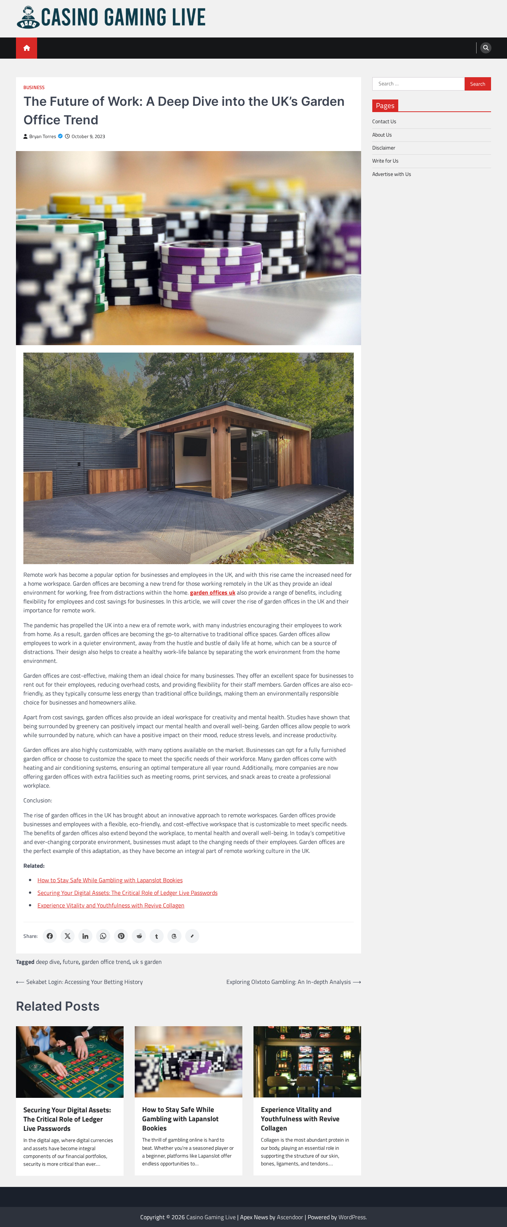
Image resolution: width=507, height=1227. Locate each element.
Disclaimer (383, 148)
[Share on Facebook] (50, 936)
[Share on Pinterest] (121, 936)
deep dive (48, 961)
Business (34, 87)
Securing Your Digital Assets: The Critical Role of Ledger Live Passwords (127, 892)
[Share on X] (67, 936)
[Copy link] (192, 936)
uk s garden (147, 961)
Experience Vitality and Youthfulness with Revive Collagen (110, 905)
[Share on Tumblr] (157, 936)
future (71, 961)
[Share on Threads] (174, 936)
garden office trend (106, 961)
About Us (382, 134)
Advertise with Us (391, 174)
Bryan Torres (42, 136)
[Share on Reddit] (139, 936)
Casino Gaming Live (211, 1217)
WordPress (352, 1217)
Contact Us (384, 121)
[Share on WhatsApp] (103, 936)
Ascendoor (290, 1217)
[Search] (485, 47)
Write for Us (385, 161)
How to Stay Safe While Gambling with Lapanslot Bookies (110, 880)
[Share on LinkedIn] (85, 936)
